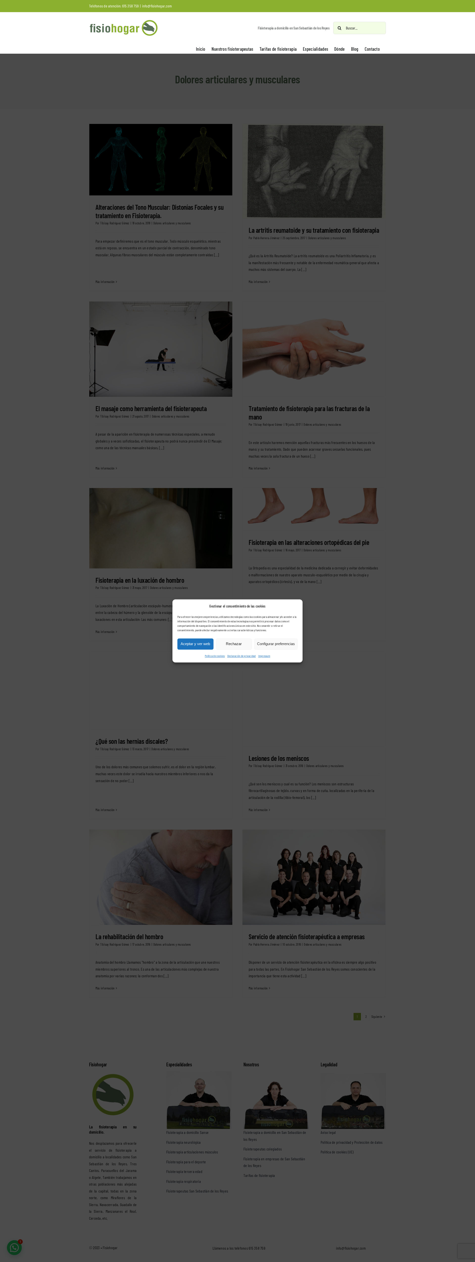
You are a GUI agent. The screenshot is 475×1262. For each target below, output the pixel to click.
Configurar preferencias (276, 644)
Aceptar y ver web (195, 644)
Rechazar (234, 644)
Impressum (264, 655)
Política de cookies (215, 655)
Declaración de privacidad (241, 655)
